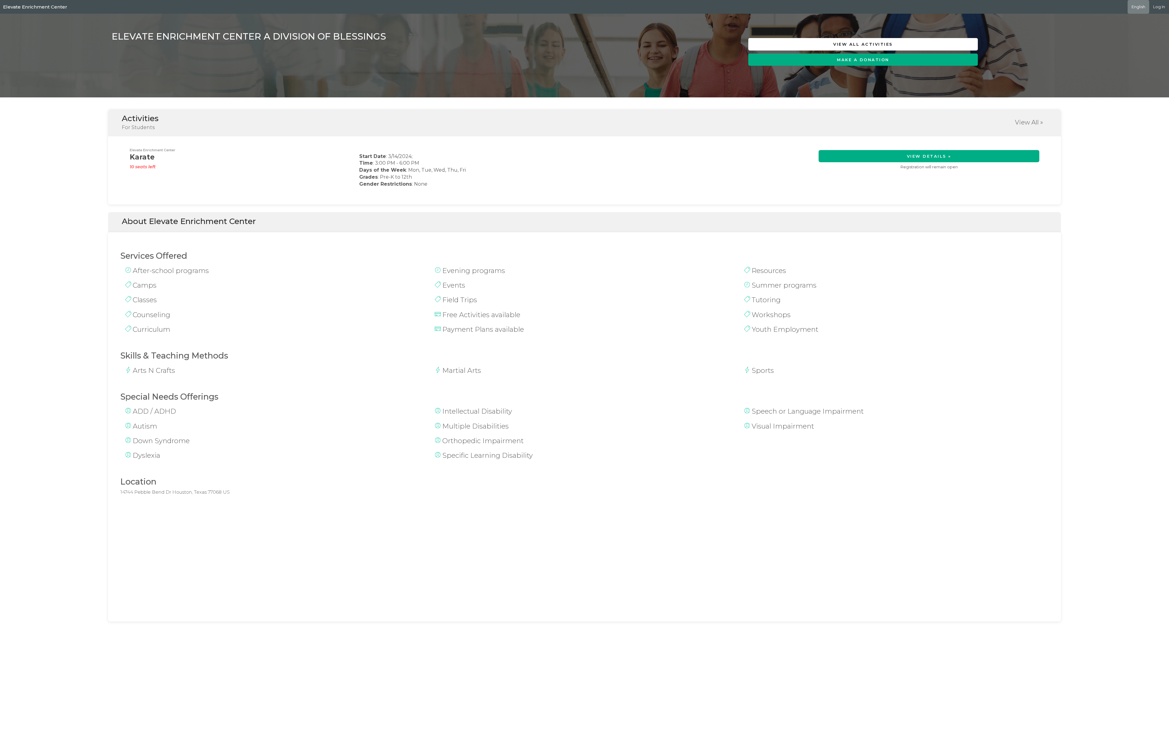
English (1138, 6)
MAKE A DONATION (863, 59)
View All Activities (863, 44)
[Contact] (871, 73)
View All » (1029, 122)
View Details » (929, 156)
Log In (1159, 6)
